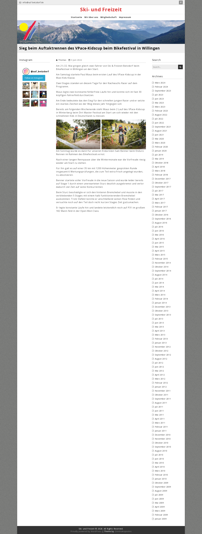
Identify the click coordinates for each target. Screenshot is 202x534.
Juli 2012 (159, 362)
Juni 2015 (159, 242)
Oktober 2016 (161, 214)
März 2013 (160, 334)
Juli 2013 (159, 318)
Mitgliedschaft (108, 17)
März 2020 (160, 142)
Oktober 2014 (161, 266)
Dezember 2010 (163, 434)
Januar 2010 (161, 478)
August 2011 (161, 402)
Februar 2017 (161, 206)
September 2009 (163, 486)
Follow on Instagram (34, 78)
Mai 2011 (159, 414)
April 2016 (160, 238)
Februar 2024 (161, 86)
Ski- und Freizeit (101, 9)
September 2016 (163, 218)
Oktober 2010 (161, 442)
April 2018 (160, 166)
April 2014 (160, 290)
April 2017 (160, 198)
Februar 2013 (161, 338)
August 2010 (161, 450)
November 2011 (163, 390)
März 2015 (160, 254)
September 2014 (163, 270)
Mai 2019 (159, 158)
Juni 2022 (159, 122)
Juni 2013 (159, 322)
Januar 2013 (161, 342)
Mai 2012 (159, 370)
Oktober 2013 (161, 310)
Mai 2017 (159, 194)
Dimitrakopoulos (123, 531)
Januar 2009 (161, 518)
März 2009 (160, 510)
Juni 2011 (159, 410)
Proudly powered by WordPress (86, 531)
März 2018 (160, 170)
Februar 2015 (161, 258)
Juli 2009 (159, 494)
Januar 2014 (161, 302)
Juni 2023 (159, 98)
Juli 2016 (159, 226)
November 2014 (163, 262)
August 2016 (161, 222)
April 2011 (160, 418)
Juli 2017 (159, 190)
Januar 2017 (161, 210)
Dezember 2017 (163, 178)
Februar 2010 (161, 474)
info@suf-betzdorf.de (33, 2)
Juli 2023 (159, 94)
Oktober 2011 (161, 394)
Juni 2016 (159, 230)
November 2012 (163, 346)
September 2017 (163, 186)
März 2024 (160, 82)
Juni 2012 (159, 366)
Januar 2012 (161, 386)
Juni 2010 (159, 458)
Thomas (62, 60)
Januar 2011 (161, 430)
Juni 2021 (159, 134)
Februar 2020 (161, 146)
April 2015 (160, 250)
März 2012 (160, 378)
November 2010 (163, 438)
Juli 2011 (159, 406)
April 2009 (160, 506)
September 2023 (163, 90)
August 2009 (161, 490)
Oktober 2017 (161, 182)
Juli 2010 (159, 454)
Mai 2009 (159, 502)
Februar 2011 (161, 426)
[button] (26, 85)
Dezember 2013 (163, 306)
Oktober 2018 (161, 162)
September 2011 (163, 398)
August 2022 (161, 114)
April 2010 (160, 466)
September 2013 (163, 314)
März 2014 (160, 294)
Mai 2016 (159, 234)
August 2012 (161, 358)
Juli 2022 (159, 118)
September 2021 (163, 126)
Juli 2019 (159, 154)
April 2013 (160, 330)
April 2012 (160, 374)
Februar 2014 (161, 298)
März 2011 (160, 422)
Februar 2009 (161, 514)
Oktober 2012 (161, 350)
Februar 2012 (161, 382)
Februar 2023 (161, 110)
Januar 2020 (161, 150)
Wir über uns (91, 17)
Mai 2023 (159, 102)
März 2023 (160, 106)
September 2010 (163, 446)
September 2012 (163, 354)
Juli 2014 (159, 278)
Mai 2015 (159, 246)
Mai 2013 (159, 326)
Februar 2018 (161, 174)
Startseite (76, 17)
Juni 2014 (159, 282)
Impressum (125, 17)
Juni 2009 (159, 498)
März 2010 (160, 470)
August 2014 (161, 274)
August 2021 (161, 130)
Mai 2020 (159, 138)
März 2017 (160, 202)
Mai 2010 (159, 462)
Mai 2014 (159, 286)
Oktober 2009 (161, 482)
